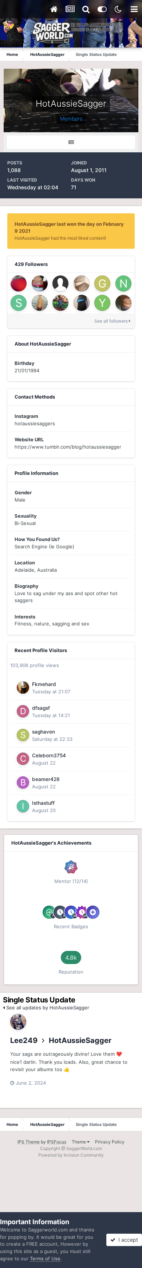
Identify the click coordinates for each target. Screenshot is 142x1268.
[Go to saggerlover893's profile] (82, 303)
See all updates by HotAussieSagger (47, 1007)
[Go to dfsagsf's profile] (23, 711)
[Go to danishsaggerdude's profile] (82, 283)
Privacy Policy (110, 1142)
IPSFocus (56, 1142)
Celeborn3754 (49, 755)
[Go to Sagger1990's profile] (19, 283)
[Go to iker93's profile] (40, 283)
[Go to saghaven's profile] (23, 735)
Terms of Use (45, 1258)
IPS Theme (28, 1142)
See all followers (111, 321)
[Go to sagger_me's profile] (19, 303)
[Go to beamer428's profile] (23, 782)
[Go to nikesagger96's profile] (123, 283)
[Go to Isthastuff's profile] (23, 806)
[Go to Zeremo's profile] (40, 303)
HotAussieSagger (80, 1040)
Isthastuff (43, 803)
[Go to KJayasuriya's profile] (60, 303)
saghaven (43, 732)
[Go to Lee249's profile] (18, 1022)
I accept (126, 1240)
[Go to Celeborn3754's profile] (23, 759)
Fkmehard (44, 684)
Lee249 (24, 1040)
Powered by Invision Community (71, 1155)
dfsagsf (41, 708)
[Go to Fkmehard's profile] (23, 687)
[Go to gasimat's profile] (102, 283)
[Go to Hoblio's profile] (123, 303)
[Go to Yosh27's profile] (102, 303)
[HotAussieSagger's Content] (71, 142)
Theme (79, 1142)
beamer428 (46, 779)
